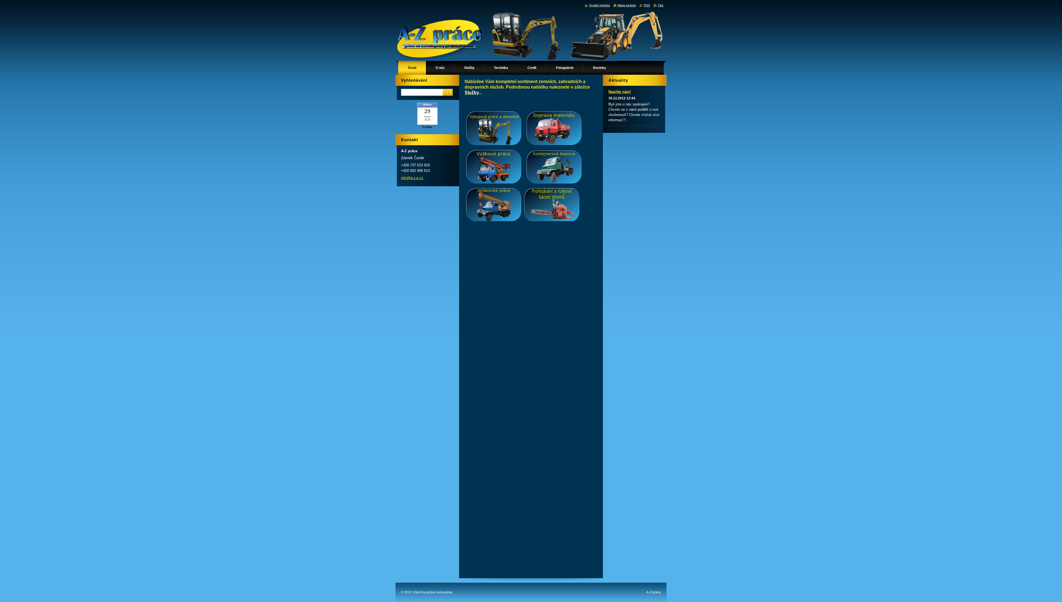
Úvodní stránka (599, 5)
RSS (647, 5)
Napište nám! (619, 92)
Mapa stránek (627, 5)
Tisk (660, 5)
